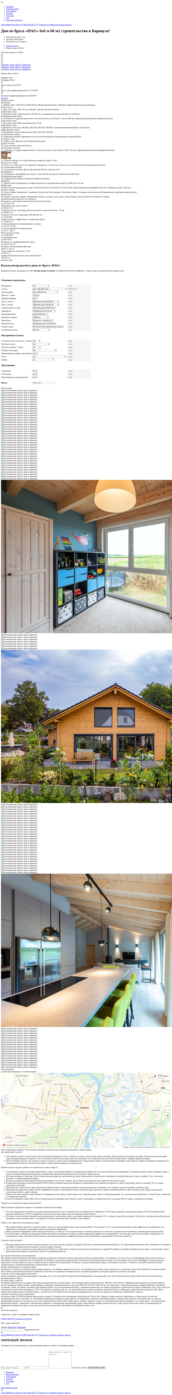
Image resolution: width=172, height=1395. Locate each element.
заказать (4, 98)
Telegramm (21, 1327)
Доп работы (11, 11)
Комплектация (12, 9)
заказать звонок (65, 25)
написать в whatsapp (48, 1335)
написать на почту (24, 1319)
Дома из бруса (12, 46)
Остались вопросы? (14, 20)
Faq (7, 18)
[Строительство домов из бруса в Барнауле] (2, 2)
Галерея (9, 13)
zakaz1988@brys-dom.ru (11, 25)
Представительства (9, 1388)
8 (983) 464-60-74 (29, 25)
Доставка (10, 16)
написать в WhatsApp (48, 25)
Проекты (10, 7)
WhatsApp (12, 1327)
